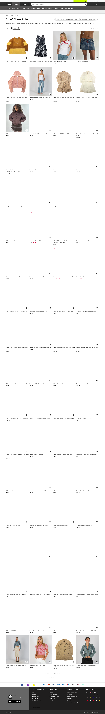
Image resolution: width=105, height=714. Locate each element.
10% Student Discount (36, 700)
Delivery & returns (35, 696)
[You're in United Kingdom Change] (97, 1)
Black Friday (69, 698)
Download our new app (80, 1)
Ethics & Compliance (36, 707)
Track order (34, 694)
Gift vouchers (70, 694)
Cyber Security (53, 700)
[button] (87, 697)
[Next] (98, 19)
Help (33, 692)
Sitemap (33, 702)
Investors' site (52, 698)
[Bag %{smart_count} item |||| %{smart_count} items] (97, 4)
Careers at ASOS (53, 694)
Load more (52, 678)
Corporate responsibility (54, 696)
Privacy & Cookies (86, 712)
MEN (24, 4)
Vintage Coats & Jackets (72, 19)
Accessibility (96, 712)
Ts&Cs (92, 712)
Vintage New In (60, 19)
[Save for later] (26, 58)
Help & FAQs (91, 1)
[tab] (8, 8)
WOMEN (16, 4)
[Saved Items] (93, 4)
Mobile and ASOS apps (72, 692)
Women (12, 15)
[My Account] (90, 4)
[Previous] (54, 19)
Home (7, 15)
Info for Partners (70, 700)
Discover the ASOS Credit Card (73, 702)
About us (51, 692)
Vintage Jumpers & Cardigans (87, 19)
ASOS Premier (35, 698)
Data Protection (35, 705)
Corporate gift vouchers (72, 696)
